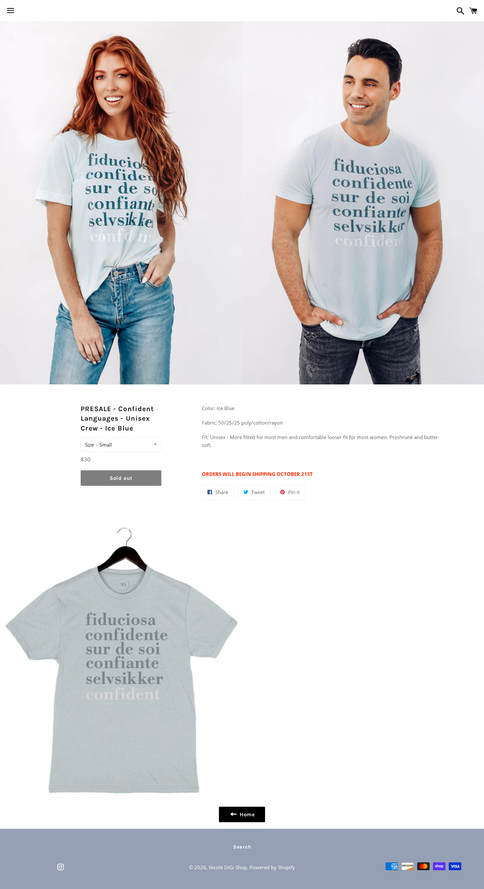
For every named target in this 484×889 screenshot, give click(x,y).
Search (242, 847)
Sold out (121, 478)
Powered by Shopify (272, 867)
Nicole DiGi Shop (228, 867)
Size (89, 444)
